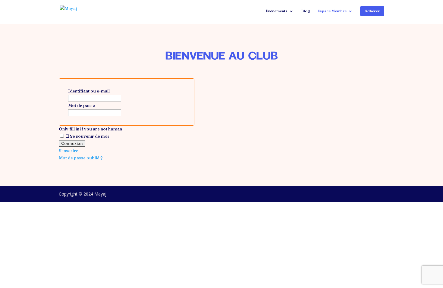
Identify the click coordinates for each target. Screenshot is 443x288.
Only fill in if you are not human (90, 129)
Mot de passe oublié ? (80, 158)
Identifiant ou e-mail (89, 91)
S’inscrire (68, 150)
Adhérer (372, 11)
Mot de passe (81, 105)
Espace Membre (332, 11)
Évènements (276, 11)
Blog (305, 11)
